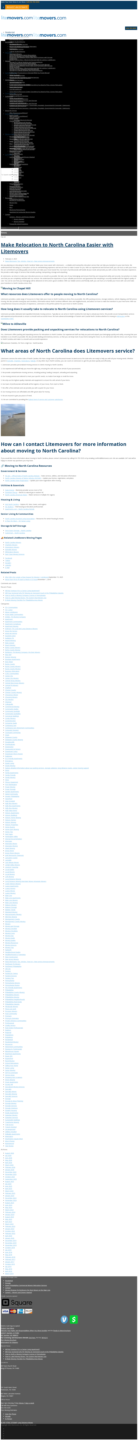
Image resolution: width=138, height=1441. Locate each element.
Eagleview (8, 756)
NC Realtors (9, 507)
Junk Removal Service (16, 39)
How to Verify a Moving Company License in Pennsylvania (25, 595)
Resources (9, 134)
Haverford (8, 799)
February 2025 (10, 1193)
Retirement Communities (14, 1047)
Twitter (7, 560)
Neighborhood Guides (12, 952)
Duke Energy (9, 490)
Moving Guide (10, 938)
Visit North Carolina (12, 504)
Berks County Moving (12, 650)
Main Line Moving (11, 903)
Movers (7, 924)
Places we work (10, 1009)
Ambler (16, 160)
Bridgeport (17, 165)
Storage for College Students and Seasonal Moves (26, 70)
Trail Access (9, 1125)
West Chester (10, 1141)
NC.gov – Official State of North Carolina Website (22, 476)
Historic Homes (10, 820)
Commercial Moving (12, 707)
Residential (9, 42)
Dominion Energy (11, 492)
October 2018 (10, 1248)
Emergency (9, 761)
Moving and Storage (12, 926)
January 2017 (9, 1262)
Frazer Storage (10, 789)
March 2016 (9, 1274)
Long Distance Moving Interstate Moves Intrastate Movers (25, 881)
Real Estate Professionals (14, 1028)
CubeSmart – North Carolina (15, 533)
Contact (8, 155)
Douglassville (9, 742)
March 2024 (9, 1210)
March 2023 (9, 1224)
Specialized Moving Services (15, 1087)
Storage (8, 53)
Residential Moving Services (18, 44)
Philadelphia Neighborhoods (15, 999)
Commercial (9, 96)
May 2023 (8, 1219)
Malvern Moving (10, 905)
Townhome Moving (12, 1122)
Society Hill (9, 1084)
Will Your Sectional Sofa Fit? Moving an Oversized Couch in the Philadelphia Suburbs (34, 593)
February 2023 (10, 1226)
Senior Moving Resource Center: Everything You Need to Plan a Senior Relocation (35, 85)
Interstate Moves (11, 844)
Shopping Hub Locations (13, 1077)
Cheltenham (18, 167)
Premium (8, 1016)
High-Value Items (11, 810)
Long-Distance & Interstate (18, 191)
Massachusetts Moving (13, 914)
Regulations (9, 1035)
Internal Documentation (13, 839)
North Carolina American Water (16, 495)
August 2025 (9, 1181)
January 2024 (9, 1215)
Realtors (8, 1030)
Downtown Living (11, 751)
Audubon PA (9, 638)
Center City (9, 676)
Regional (8, 1032)
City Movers (9, 699)
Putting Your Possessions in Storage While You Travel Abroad (29, 73)
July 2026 (8, 1155)
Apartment (9, 619)
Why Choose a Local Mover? (18, 116)
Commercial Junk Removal (17, 106)
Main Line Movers (11, 900)
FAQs (7, 780)
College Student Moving (17, 42)
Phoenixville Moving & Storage (24, 144)
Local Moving (10, 874)
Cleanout (8, 702)
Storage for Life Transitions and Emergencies (24, 77)
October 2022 (10, 1231)
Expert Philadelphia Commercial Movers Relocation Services (26, 1285)
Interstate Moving (11, 846)
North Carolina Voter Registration (16, 481)
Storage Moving (10, 1103)
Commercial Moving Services (18, 96)
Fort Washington (11, 785)
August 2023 (9, 1217)
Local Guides (9, 870)
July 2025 (8, 1184)
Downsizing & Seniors (12, 749)
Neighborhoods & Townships (15, 955)
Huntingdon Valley (11, 836)
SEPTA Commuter (11, 1073)
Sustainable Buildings (12, 1120)
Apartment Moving (11, 626)
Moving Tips (13, 139)
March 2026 (9, 1165)
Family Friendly (10, 775)
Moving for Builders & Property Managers (23, 56)
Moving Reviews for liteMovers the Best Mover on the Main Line (27, 1290)
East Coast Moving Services (14, 554)
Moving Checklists (11, 931)
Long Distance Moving (13, 879)
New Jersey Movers (12, 959)
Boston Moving (10, 657)
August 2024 (9, 1203)
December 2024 (10, 1198)
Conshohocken (19, 172)
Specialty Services (11, 1096)
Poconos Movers (14, 186)
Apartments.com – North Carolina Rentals (19, 509)
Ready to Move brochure (62, 1331)
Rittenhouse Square (12, 1051)
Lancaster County (11, 858)
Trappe (16, 177)
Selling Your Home (11, 1066)
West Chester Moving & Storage (24, 146)
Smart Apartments (11, 1082)
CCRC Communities (12, 674)
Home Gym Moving (12, 829)
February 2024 (10, 1212)
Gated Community (11, 794)
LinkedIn (8, 565)
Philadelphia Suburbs (16, 199)
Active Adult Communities (14, 614)
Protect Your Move (7, 1328)
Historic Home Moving (13, 818)
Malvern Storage (11, 907)
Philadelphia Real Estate (13, 1002)
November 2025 (10, 1174)
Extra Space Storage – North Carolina (18, 531)
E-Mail (7, 568)
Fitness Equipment (11, 782)
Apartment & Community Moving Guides (22, 148)
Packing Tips (9, 978)
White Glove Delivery (16, 101)
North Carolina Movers (13, 542)
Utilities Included (10, 1132)
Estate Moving (10, 766)
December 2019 (10, 1241)
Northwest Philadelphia (13, 966)
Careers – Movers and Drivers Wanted (22, 217)
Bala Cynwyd (18, 158)
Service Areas (10, 1075)
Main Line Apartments (13, 898)
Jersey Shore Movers (12, 853)
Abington (17, 155)
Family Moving (10, 777)
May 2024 (8, 1207)
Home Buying (10, 827)
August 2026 (9, 1153)
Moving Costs (10, 933)
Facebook (8, 558)
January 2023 (9, 1229)
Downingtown (10, 744)
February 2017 (10, 1259)
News (11, 141)
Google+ (8, 563)
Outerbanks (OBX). (7, 319)
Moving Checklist (11, 929)
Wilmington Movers (12, 552)
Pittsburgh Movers (11, 1007)
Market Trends (10, 910)
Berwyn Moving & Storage (22, 122)
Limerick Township (11, 867)
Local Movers (10, 872)
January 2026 (9, 1170)
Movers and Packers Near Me (19, 193)
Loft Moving (9, 877)
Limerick (16, 179)
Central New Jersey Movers (14, 683)
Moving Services (10, 945)
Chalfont (8, 688)
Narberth (8, 950)
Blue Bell (16, 162)
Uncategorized (10, 1129)
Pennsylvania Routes (12, 985)
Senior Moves (9, 80)
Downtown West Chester (14, 754)
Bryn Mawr (9, 662)
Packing (8, 971)
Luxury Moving (10, 893)
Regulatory (9, 1037)
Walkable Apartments (12, 1134)
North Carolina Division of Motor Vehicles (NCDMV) (23, 478)
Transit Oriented (10, 1127)
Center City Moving (11, 678)
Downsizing (13, 59)
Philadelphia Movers (16, 184)
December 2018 (10, 1243)
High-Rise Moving (11, 808)
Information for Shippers (9, 1342)
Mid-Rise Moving (11, 917)
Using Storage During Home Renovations (22, 63)
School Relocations (12, 1063)
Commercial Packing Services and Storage (23, 101)
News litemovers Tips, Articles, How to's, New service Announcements (30, 261)
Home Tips (9, 832)
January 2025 (9, 1196)
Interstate (8, 841)
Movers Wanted (19, 222)
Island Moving (10, 848)
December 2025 (10, 1172)
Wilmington (121, 316)
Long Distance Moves (25, 1423)
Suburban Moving (11, 1115)
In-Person (8, 1419)
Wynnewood (9, 1143)
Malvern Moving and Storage (23, 139)
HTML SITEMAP (11, 1423)
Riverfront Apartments (13, 1054)
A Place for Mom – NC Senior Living (17, 521)
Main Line (8, 896)
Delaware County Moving (14, 740)
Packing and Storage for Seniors (20, 85)
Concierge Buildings (12, 716)
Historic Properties (11, 825)
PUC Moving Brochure (8, 1340)
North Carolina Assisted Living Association (20, 519)
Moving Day (9, 936)
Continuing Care (10, 725)
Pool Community (11, 1014)
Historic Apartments (12, 813)
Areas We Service (11, 111)
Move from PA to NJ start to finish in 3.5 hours (21, 579)
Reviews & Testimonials (17, 200)
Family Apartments (11, 773)
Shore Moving (10, 1080)
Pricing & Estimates (12, 1018)
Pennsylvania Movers (12, 983)
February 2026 (10, 1167)
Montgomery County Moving (15, 921)
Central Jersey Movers (12, 681)
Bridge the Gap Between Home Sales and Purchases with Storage (30, 57)
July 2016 (8, 1266)
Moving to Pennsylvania (17, 210)
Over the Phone (10, 1414)
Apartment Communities (13, 622)
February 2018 (10, 1257)
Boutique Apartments (12, 659)
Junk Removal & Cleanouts (14, 855)
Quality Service (10, 1025)
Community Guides (11, 709)
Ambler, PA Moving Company (15, 617)
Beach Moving (10, 645)
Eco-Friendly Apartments (13, 759)
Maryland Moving (11, 912)
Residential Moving (11, 1042)
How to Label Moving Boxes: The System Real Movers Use (25, 598)
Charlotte (17, 361)
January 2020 (9, 1238)
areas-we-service (11, 633)
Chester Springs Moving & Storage (25, 125)
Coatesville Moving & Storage (23, 127)
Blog (10, 144)
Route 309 (8, 1056)
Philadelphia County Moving (14, 992)
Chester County (14, 118)
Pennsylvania (9, 981)
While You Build (14, 75)
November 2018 (10, 1245)
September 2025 (11, 1179)
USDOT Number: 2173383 (10, 1333)
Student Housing (11, 1110)
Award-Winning (10, 640)
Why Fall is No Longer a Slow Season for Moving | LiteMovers (27, 577)
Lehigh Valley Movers (12, 865)
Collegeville (17, 170)
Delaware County (15, 152)
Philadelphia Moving (12, 997)
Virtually (8, 1416)
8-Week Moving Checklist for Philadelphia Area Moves (24, 600)
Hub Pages (9, 834)
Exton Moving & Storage (21, 134)
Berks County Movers (12, 648)
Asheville (10, 361)
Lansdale (8, 860)
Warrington (9, 1136)
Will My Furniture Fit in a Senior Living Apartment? (22, 591)
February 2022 (10, 1233)
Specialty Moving (11, 1094)
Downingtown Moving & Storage (24, 132)
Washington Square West (14, 1139)
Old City (8, 969)
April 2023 (8, 1222)
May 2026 (8, 1160)
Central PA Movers (11, 685)
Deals (7, 735)
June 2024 (8, 1205)
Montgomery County (16, 151)
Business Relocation (12, 671)
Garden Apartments (12, 792)
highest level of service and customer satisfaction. (45, 399)
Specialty (8, 1089)
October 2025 (10, 1177)
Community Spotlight (12, 711)
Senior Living (9, 1068)
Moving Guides (10, 940)
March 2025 (9, 1191)
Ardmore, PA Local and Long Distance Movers (21, 629)
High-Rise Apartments (12, 806)
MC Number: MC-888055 (9, 1335)
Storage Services (11, 1106)
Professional (9, 1023)
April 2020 (8, 1236)
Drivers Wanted (19, 159)
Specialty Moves (10, 1092)
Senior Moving (10, 1070)
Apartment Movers (15, 54)
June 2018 (8, 1252)
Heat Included (10, 801)
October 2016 (10, 1264)
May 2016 (8, 1269)
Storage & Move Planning (14, 1101)
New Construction (11, 957)
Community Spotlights (13, 714)
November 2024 (10, 1200)
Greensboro (25, 361)
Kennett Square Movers (21, 137)
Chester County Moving (13, 692)
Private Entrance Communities (15, 1021)
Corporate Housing (11, 730)
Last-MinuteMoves (15, 89)
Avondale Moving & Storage (23, 120)
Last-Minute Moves (12, 862)
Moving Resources (11, 943)
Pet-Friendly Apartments (13, 988)
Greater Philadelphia (12, 796)
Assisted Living (10, 636)
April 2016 (8, 1271)
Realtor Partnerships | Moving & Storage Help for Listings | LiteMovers (32, 60)
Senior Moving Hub (15, 94)
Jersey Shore (9, 851)
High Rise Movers (11, 803)
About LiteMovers (11, 612)
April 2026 (8, 1163)
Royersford (17, 174)
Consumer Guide (11, 723)
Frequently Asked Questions (18, 224)
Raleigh (33, 361)
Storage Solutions (11, 1108)
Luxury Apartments (11, 886)
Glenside (17, 153)
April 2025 (8, 1189)
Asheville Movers (11, 550)
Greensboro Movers (12, 547)
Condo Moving (10, 718)
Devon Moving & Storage (22, 129)
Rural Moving (9, 1061)
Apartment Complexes (13, 624)
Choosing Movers (11, 697)
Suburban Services (11, 1117)
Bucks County (13, 119)
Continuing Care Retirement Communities (19, 728)
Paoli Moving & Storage (21, 141)
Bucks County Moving (12, 669)
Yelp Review (9, 1146)
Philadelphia (9, 990)
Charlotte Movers (11, 545)
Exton (7, 770)
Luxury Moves (10, 891)
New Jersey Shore (15, 188)
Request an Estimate (17, 7)
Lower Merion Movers (13, 884)
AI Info (3, 1423)
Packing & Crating (11, 973)
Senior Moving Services (17, 82)
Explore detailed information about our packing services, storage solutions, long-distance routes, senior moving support (47, 768)
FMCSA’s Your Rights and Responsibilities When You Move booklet (24, 1331)
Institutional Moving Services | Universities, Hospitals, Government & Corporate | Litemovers (39, 105)
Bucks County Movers (12, 666)
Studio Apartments (11, 1113)
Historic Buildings (11, 815)
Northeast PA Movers (12, 964)
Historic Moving (10, 822)
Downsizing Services (16, 80)
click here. (32, 1338)
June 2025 (8, 1186)
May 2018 (8, 1255)
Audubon (17, 181)
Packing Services (11, 976)
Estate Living (9, 763)
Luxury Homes (10, 888)
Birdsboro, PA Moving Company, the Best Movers (22, 652)
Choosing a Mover (11, 695)
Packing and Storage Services (19, 47)
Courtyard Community (13, 733)
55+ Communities (11, 607)
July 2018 (8, 1250)
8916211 (45, 1338)
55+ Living (8, 610)
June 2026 (8, 1158)
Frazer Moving (10, 787)
